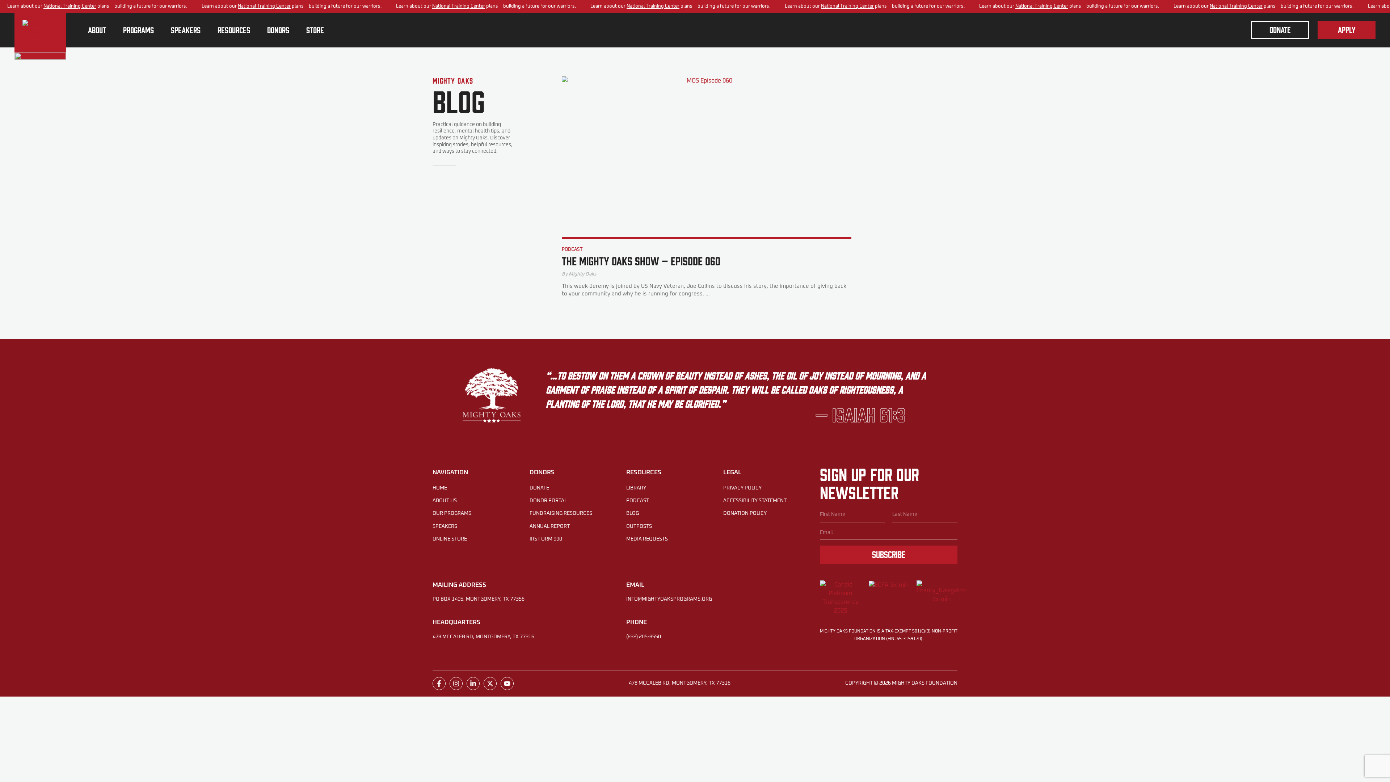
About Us (445, 500)
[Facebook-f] (439, 683)
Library (636, 488)
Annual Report (550, 526)
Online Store (450, 539)
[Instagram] (456, 683)
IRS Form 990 (546, 539)
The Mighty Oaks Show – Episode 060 (641, 260)
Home (440, 488)
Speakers (445, 526)
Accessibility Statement (755, 500)
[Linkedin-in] (473, 683)
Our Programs (452, 513)
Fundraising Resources (561, 513)
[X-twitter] (490, 683)
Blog (632, 513)
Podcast (572, 249)
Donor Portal (548, 500)
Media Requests (647, 539)
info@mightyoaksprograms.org (669, 599)
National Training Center (69, 6)
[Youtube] (507, 683)
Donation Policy (745, 513)
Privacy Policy (742, 488)
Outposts (639, 526)
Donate (539, 488)
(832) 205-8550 (643, 636)
